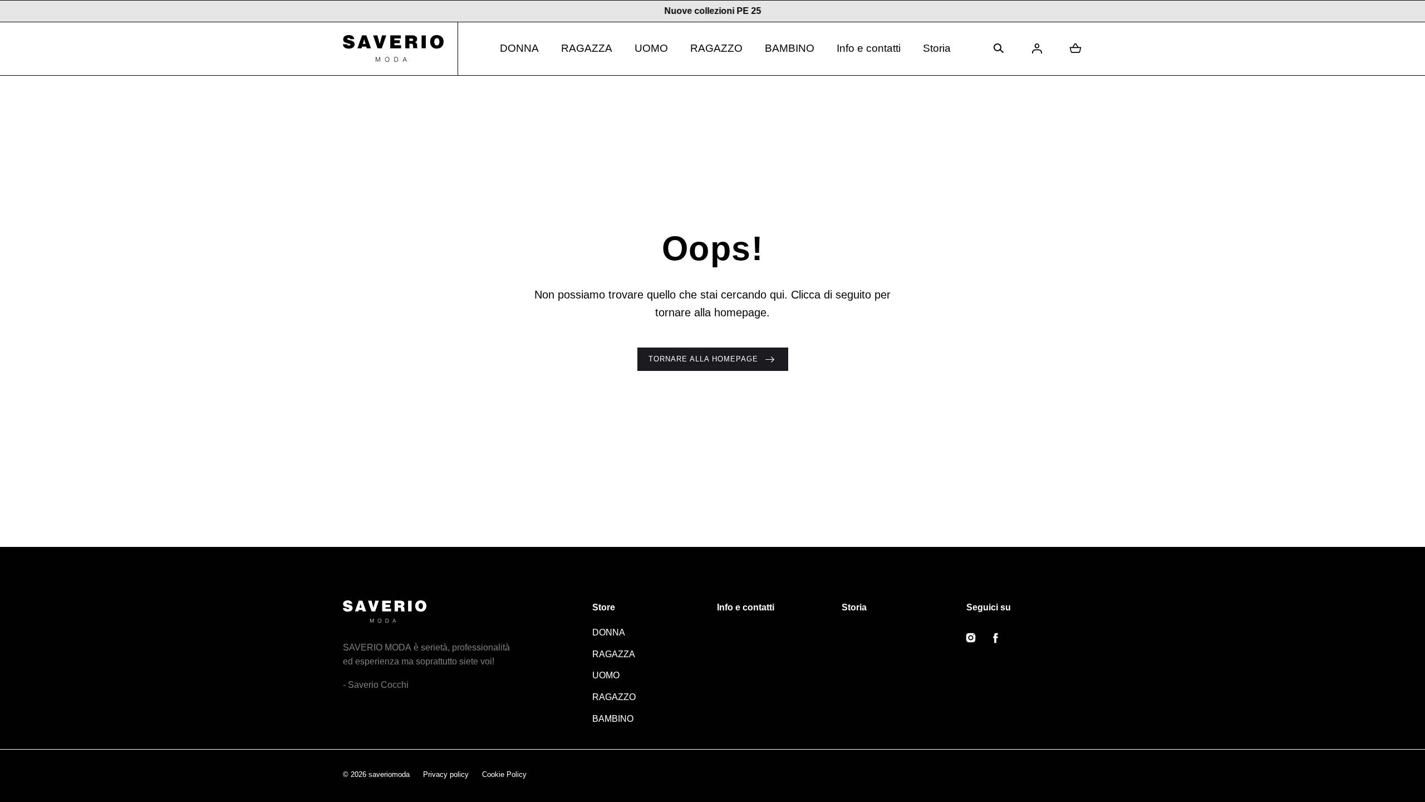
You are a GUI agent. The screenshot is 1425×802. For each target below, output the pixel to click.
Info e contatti (869, 48)
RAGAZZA (586, 48)
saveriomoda (389, 774)
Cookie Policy (504, 774)
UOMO (651, 48)
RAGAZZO (716, 48)
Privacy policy (446, 774)
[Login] (1037, 48)
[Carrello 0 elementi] (1075, 48)
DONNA (519, 48)
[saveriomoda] (400, 48)
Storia (937, 48)
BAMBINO (789, 48)
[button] (998, 48)
